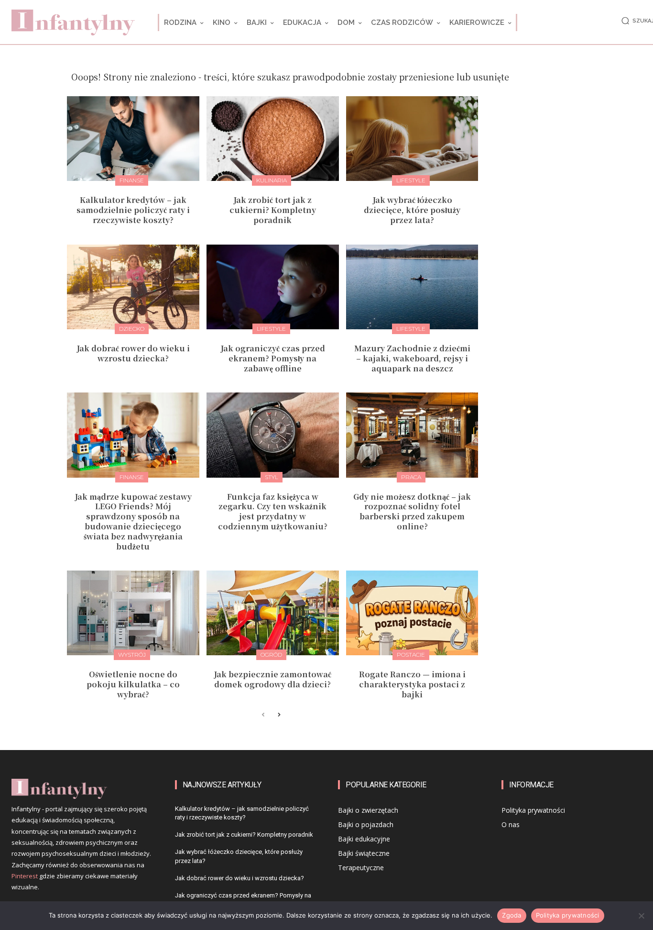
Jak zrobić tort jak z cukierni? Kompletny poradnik (272, 209)
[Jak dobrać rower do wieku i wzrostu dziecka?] (133, 287)
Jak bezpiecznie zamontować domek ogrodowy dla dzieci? (272, 679)
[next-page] (278, 715)
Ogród (271, 654)
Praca (411, 477)
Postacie (411, 654)
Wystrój (132, 654)
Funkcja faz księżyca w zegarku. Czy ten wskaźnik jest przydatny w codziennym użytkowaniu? (272, 511)
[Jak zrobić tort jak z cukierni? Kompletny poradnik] (273, 138)
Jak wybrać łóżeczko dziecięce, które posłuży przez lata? (412, 209)
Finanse (132, 180)
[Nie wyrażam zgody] (641, 915)
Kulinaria (271, 180)
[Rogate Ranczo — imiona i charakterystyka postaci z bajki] (412, 613)
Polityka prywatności (567, 915)
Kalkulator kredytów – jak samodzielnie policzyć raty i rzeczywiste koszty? (133, 209)
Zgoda (511, 915)
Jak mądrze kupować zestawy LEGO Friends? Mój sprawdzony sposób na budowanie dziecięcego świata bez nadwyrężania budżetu (133, 521)
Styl (271, 477)
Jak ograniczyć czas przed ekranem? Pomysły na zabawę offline (272, 358)
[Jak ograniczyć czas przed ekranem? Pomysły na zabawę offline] (273, 287)
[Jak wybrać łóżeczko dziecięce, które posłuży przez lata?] (412, 138)
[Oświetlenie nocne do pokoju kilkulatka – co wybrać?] (133, 613)
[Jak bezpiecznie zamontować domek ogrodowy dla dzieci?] (273, 613)
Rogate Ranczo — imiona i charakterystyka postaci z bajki (412, 684)
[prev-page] (263, 715)
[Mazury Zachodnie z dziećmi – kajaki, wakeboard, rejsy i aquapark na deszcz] (412, 287)
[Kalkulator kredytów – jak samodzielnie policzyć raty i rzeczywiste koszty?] (133, 138)
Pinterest (24, 876)
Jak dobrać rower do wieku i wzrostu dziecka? (133, 353)
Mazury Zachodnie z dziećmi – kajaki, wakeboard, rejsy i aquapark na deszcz (412, 358)
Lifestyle (410, 180)
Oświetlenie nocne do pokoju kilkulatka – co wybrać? (133, 684)
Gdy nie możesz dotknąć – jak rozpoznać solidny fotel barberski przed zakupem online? (412, 511)
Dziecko (131, 328)
